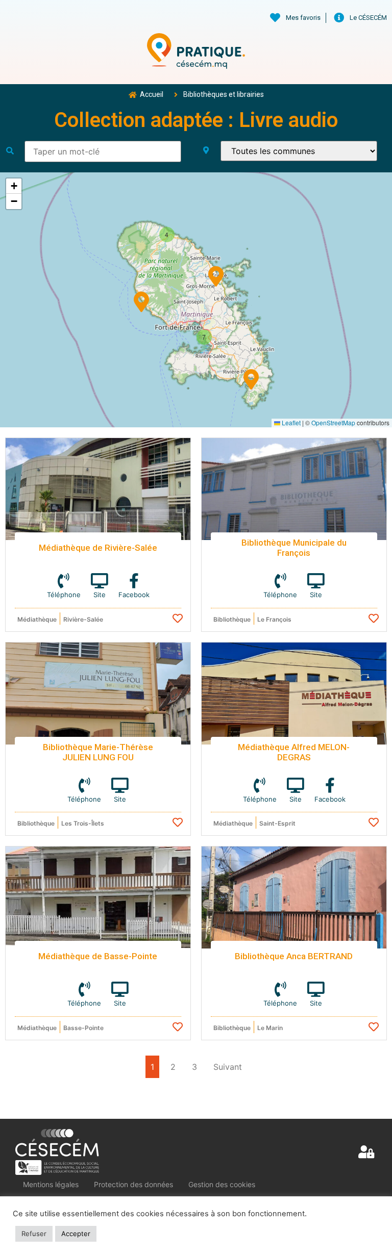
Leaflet (290, 422)
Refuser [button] (33, 1233)
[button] (251, 377)
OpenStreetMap (333, 422)
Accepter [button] (75, 1233)
